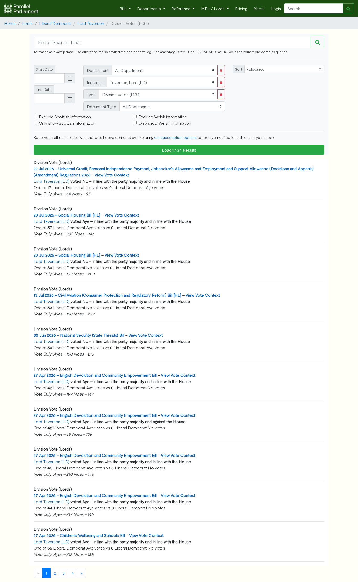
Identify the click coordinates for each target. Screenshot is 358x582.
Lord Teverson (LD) (51, 181)
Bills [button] (124, 8)
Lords (27, 23)
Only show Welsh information (164, 123)
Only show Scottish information (67, 123)
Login (276, 8)
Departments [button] (149, 8)
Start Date (44, 69)
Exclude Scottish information (65, 116)
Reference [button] (181, 8)
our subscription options (175, 137)
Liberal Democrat (55, 23)
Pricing (241, 8)
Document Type (101, 106)
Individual (95, 82)
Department (98, 70)
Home (10, 23)
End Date (44, 89)
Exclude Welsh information (162, 116)
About (259, 8)
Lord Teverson (90, 23)
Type (91, 94)
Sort (238, 69)
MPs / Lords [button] (213, 8)
